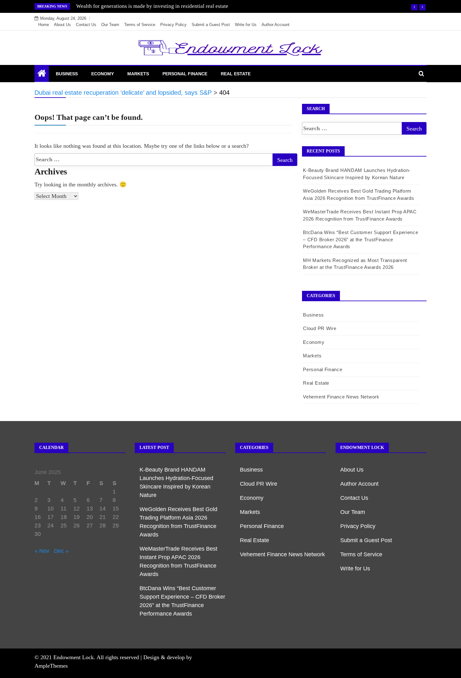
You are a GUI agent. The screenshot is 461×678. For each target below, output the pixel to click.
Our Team (110, 24)
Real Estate (236, 73)
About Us (62, 24)
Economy (102, 73)
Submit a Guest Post (211, 24)
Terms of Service (139, 24)
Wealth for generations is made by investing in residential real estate (152, 6)
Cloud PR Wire (319, 328)
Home (43, 24)
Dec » (61, 551)
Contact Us (86, 24)
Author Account (275, 24)
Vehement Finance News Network (341, 396)
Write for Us (246, 24)
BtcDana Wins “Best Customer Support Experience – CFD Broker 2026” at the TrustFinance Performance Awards (360, 239)
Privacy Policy (173, 24)
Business (67, 73)
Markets (138, 73)
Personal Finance (184, 73)
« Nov (41, 551)
